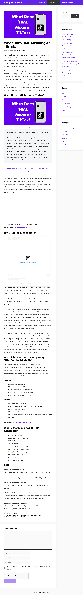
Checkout (65, 96)
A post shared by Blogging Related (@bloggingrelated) (28, 283)
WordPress (42, 2)
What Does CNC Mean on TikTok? (15, 517)
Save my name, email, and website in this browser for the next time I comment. (28, 568)
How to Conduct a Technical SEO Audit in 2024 (69, 46)
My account (66, 103)
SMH (10, 460)
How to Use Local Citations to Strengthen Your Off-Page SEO (70, 37)
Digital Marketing (67, 2)
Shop (63, 110)
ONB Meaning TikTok (23, 227)
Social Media (52, 2)
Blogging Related (13, 2)
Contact (64, 100)
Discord (64, 131)
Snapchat (65, 135)
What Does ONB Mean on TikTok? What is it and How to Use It (23, 515)
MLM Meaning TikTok (22, 422)
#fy (19, 168)
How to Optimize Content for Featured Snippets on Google (69, 55)
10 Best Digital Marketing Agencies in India (69, 72)
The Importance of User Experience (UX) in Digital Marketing (70, 63)
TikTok (15, 513)
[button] (76, 2)
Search (64, 12)
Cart (63, 93)
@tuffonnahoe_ (12, 168)
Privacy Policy (66, 107)
